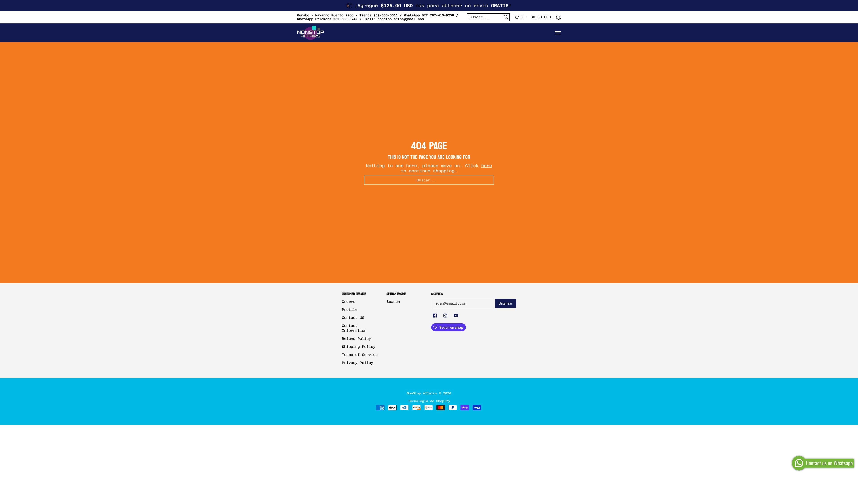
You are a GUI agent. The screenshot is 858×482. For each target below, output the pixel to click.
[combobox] (484, 17)
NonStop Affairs (422, 393)
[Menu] (558, 32)
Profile (350, 309)
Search (393, 301)
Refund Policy (356, 339)
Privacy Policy (357, 363)
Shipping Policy (358, 347)
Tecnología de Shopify (429, 401)
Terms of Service (360, 355)
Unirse (505, 303)
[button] (435, 316)
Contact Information (354, 328)
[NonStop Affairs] (310, 32)
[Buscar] (505, 17)
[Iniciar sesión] (558, 17)
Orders (348, 301)
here (486, 165)
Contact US (353, 318)
